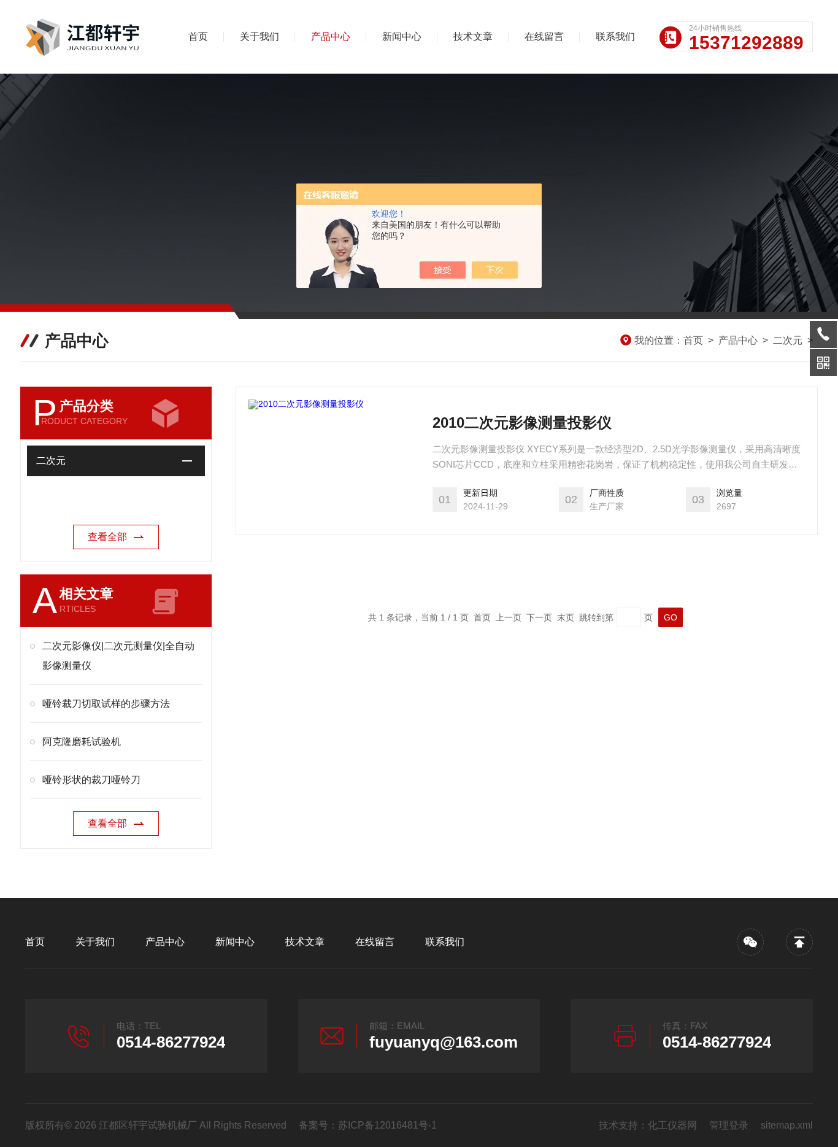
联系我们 (615, 36)
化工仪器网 (672, 1125)
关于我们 (259, 36)
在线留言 (544, 36)
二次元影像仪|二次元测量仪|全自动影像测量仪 (118, 656)
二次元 (787, 340)
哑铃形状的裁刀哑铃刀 (91, 779)
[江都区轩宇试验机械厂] (89, 36)
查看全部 (107, 536)
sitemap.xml (787, 1125)
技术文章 (473, 36)
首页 (198, 36)
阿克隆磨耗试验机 (81, 741)
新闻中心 (401, 36)
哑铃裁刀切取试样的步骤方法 (106, 703)
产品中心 (330, 36)
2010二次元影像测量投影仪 (522, 422)
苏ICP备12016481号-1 (387, 1125)
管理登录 (728, 1125)
